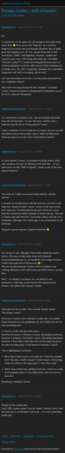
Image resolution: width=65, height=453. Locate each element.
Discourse (18, 449)
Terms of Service (45, 436)
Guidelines (29, 436)
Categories (16, 436)
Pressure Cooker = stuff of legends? (29, 10)
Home (5, 436)
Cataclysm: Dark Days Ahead (16, 3)
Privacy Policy (9, 442)
